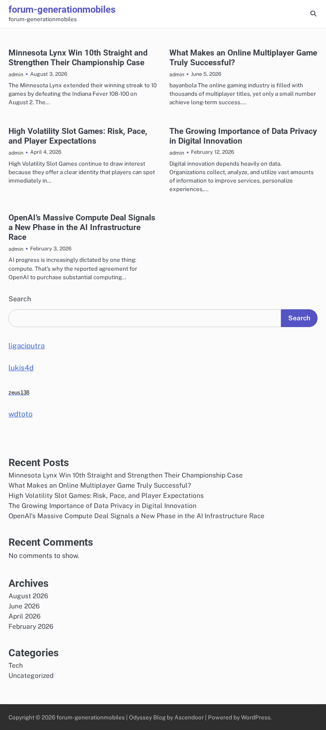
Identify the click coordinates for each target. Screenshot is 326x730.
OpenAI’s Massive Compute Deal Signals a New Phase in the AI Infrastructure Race (81, 227)
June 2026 (24, 606)
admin (15, 74)
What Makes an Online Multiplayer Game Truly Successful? (99, 485)
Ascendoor (189, 717)
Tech (15, 665)
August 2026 (28, 596)
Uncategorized (30, 675)
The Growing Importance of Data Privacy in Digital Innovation (102, 505)
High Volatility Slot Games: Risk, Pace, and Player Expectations (77, 136)
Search (19, 299)
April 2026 (24, 616)
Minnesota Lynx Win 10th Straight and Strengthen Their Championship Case (78, 57)
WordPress (255, 717)
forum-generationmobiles (61, 9)
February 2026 (30, 626)
